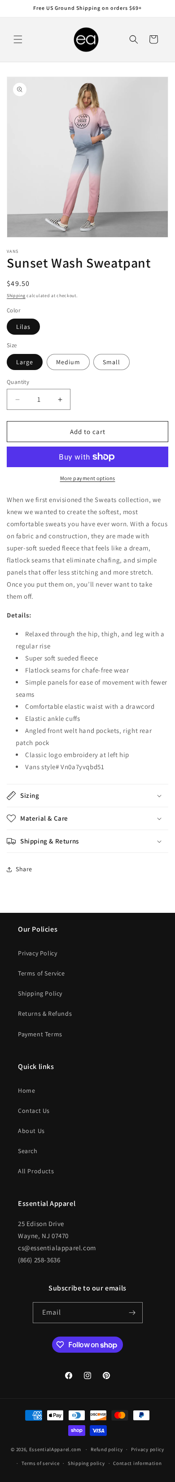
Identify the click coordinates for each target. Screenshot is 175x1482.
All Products (36, 1171)
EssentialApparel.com (55, 1449)
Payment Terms (40, 1034)
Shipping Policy (40, 993)
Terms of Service (41, 973)
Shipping (16, 295)
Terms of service (40, 1463)
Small (111, 362)
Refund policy (106, 1449)
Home (26, 1090)
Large (24, 362)
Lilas (23, 327)
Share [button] (24, 869)
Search (28, 1151)
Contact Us (34, 1111)
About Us (31, 1131)
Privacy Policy (37, 953)
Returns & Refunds (45, 1013)
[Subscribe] (132, 1312)
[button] (18, 39)
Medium (68, 362)
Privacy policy (147, 1449)
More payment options (87, 478)
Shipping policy (86, 1463)
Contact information (137, 1463)
